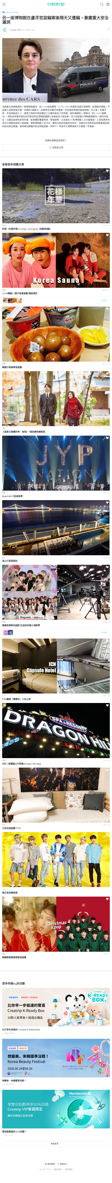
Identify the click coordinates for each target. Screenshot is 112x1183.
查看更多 (54, 1143)
